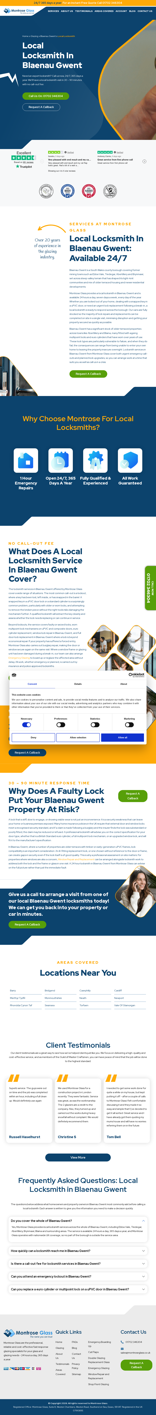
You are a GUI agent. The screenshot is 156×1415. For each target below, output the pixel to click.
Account (121, 11)
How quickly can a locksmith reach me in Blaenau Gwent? (50, 1251)
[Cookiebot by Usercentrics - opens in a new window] (131, 675)
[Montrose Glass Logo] (19, 11)
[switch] (61, 724)
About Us (67, 11)
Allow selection (78, 737)
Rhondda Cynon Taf (21, 1005)
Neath (83, 998)
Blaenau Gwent (48, 36)
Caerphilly (85, 990)
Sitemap (76, 1374)
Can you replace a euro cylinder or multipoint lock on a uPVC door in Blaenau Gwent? (70, 1289)
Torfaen (84, 1005)
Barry (13, 990)
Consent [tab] (32, 684)
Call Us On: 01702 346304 (46, 96)
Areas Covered (104, 11)
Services (53, 11)
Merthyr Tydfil (17, 998)
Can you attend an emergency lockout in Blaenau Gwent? (51, 1276)
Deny (33, 737)
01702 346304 (133, 1342)
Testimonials (84, 11)
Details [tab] (78, 684)
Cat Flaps (93, 1352)
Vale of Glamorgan (124, 1005)
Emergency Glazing (19, 657)
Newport (119, 998)
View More (78, 1157)
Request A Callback (41, 107)
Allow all (122, 737)
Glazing (34, 36)
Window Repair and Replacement (76, 859)
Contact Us (145, 11)
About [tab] (123, 684)
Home (25, 36)
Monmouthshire (53, 998)
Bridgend (50, 990)
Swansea (50, 1005)
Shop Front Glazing (98, 1384)
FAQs (75, 1342)
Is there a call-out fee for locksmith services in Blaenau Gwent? (56, 1264)
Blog (132, 11)
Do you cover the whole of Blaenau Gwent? (41, 1221)
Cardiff (118, 990)
